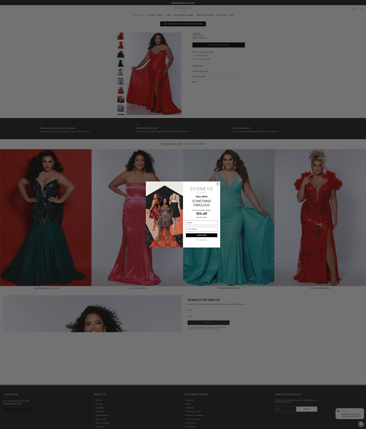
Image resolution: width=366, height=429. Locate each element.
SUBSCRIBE (202, 235)
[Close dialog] (217, 183)
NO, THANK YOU (201, 240)
